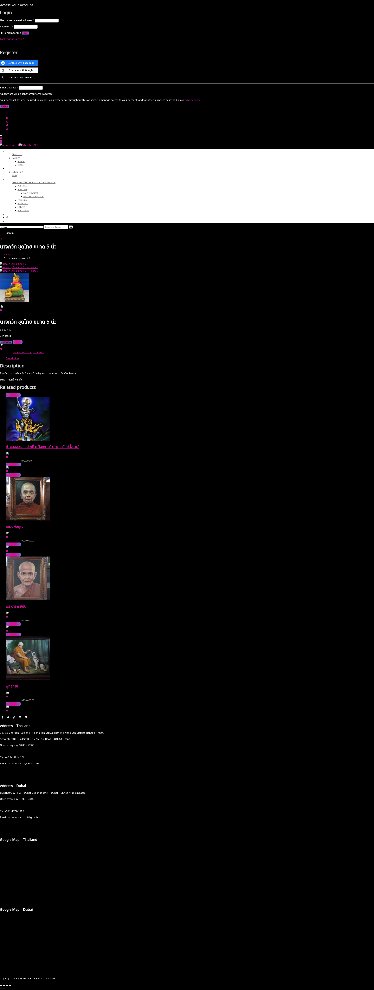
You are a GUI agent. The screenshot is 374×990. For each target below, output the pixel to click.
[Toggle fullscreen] (4, 985)
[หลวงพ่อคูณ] (28, 519)
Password (6, 27)
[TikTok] (14, 717)
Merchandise (13, 179)
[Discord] (25, 717)
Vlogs (21, 165)
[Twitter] (8, 717)
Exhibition (17, 172)
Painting (22, 200)
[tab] (190, 358)
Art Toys (22, 186)
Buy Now (17, 342)
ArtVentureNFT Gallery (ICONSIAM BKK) (34, 182)
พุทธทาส (12, 686)
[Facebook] (2, 717)
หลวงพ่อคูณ (14, 526)
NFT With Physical (33, 196)
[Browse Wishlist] (1, 310)
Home (9, 254)
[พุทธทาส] (28, 679)
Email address (9, 88)
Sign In (10, 233)
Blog (14, 175)
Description (12, 358)
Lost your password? (12, 39)
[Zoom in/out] (1, 985)
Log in (25, 33)
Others (21, 207)
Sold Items (23, 210)
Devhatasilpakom (22, 352)
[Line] (20, 717)
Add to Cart (6, 342)
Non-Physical (30, 193)
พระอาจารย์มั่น (16, 606)
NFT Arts (22, 189)
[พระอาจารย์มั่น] (28, 599)
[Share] (7, 985)
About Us (11, 151)
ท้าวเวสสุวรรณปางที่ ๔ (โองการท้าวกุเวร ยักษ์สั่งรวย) (42, 447)
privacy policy (192, 100)
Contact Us (12, 214)
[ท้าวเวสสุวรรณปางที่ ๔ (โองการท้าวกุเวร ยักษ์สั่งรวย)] (28, 440)
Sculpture (23, 203)
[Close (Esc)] (10, 985)
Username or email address (17, 20)
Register (4, 106)
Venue (21, 161)
